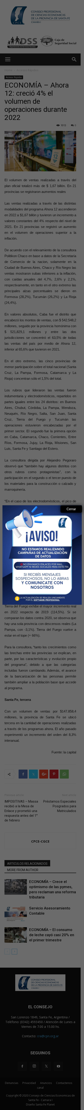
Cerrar (71, 509)
